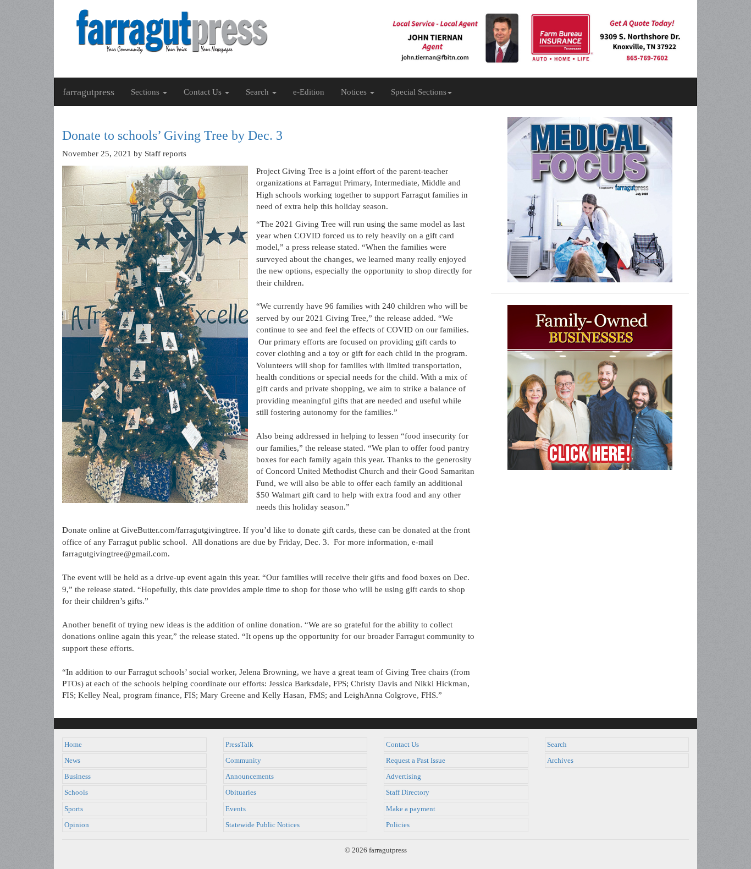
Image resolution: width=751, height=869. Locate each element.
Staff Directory (407, 792)
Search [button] (258, 92)
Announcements (249, 776)
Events (235, 809)
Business (77, 776)
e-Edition (308, 92)
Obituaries (240, 792)
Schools (76, 792)
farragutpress (88, 91)
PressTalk (239, 744)
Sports (73, 809)
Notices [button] (355, 92)
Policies (398, 825)
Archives (560, 760)
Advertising (403, 776)
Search (557, 744)
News (72, 760)
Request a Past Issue (415, 760)
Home (73, 744)
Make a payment (410, 809)
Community (243, 760)
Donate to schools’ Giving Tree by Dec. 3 (172, 135)
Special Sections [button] (418, 92)
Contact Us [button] (204, 92)
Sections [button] (146, 92)
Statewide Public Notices (262, 825)
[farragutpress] (214, 31)
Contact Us (402, 744)
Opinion (76, 825)
